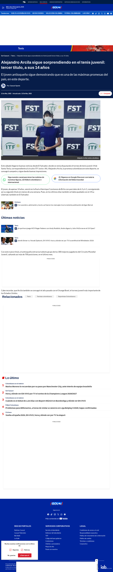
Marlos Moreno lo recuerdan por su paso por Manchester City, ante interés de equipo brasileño (49, 386)
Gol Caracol (43, 2)
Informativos (86, 2)
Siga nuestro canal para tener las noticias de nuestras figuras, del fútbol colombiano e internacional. (26, 179)
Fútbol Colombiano (12, 405)
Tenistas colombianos (44, 296)
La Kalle (16, 538)
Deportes (16, 550)
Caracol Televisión (20, 533)
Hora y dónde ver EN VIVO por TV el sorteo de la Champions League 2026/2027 (41, 393)
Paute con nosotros (51, 549)
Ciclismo (18, 202)
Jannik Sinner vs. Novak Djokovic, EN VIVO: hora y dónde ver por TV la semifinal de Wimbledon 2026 (56, 240)
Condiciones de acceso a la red (89, 530)
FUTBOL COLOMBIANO (72, 13)
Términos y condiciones (87, 541)
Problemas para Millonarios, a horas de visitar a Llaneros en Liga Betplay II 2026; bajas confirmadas (51, 408)
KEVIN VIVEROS (38, 13)
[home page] (24, 2)
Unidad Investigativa (56, 2)
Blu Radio (17, 535)
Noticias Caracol (19, 530)
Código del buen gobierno (53, 538)
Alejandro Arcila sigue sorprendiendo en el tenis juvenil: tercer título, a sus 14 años (43, 55)
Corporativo (83, 544)
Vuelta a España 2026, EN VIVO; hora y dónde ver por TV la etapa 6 (35, 415)
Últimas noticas (33, 2)
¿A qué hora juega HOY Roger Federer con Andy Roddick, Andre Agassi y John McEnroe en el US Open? (56, 228)
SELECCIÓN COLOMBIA (54, 13)
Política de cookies (85, 538)
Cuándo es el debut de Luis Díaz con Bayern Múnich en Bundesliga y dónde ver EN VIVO (46, 401)
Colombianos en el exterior (15, 383)
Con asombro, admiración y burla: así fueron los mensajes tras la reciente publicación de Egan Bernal (55, 205)
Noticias (27, 550)
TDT (46, 535)
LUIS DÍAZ (86, 13)
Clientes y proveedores (52, 544)
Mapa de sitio (49, 546)
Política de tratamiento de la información (92, 535)
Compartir (107, 93)
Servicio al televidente (52, 530)
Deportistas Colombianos (66, 296)
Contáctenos (49, 541)
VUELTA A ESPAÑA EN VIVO (20, 13)
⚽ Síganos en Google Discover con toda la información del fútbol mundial (76, 178)
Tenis (13, 55)
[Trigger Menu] (3, 7)
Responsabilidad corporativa (89, 533)
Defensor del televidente (53, 533)
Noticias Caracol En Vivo (72, 2)
